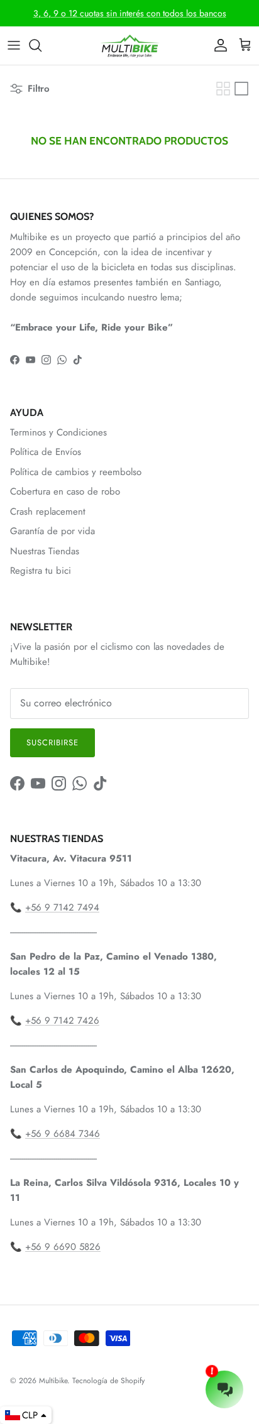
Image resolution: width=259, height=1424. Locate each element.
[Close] (236, 572)
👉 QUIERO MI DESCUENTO (129, 816)
